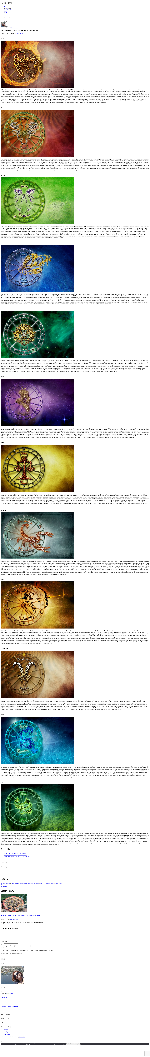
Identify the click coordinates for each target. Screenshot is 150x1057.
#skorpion (48, 883)
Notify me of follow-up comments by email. (12, 953)
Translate (11, 993)
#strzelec (52, 883)
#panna (37, 883)
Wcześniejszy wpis (5, 884)
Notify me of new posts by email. (9, 956)
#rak (41, 883)
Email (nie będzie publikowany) (8, 946)
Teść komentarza (4, 941)
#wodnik (60, 883)
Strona (2, 947)
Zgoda (67, 1044)
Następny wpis (4, 886)
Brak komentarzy (15, 28)
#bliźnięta (17, 883)
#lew (35, 883)
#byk (21, 883)
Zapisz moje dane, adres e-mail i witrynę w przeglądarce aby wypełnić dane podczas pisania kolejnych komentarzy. (27, 950)
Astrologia (3, 883)
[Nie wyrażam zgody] (80, 1044)
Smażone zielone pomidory (9, 1006)
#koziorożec (30, 883)
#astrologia (8, 883)
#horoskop (24, 883)
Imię (2, 944)
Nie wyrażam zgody (74, 1044)
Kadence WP (22, 1037)
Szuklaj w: (3, 1018)
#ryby (43, 883)
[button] (37, 64)
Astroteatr (6, 2)
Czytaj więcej (11, 923)
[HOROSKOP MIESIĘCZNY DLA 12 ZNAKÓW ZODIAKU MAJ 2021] (25, 903)
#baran (12, 883)
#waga (56, 883)
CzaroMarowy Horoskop (20, 33)
